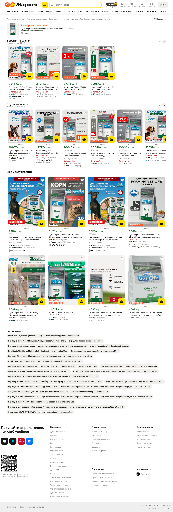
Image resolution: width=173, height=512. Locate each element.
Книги (52, 474)
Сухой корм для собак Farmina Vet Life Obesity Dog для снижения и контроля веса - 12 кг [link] (47, 152)
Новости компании (144, 432)
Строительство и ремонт (60, 489)
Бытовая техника (57, 439)
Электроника (55, 447)
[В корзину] (29, 76)
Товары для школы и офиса (61, 477)
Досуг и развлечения (59, 432)
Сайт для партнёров (100, 485)
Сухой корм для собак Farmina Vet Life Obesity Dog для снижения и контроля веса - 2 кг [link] (144, 236)
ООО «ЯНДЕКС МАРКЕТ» (159, 505)
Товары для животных (59, 485)
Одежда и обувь (57, 451)
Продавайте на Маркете (102, 478)
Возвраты (96, 447)
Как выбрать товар (99, 432)
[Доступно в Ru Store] (29, 444)
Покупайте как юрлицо (101, 439)
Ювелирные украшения (60, 496)
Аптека (53, 458)
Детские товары (57, 493)
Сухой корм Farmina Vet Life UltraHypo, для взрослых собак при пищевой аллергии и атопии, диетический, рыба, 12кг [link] (20, 152)
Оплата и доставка (99, 436)
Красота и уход (56, 462)
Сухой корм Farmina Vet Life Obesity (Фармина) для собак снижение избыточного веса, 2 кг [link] (23, 314)
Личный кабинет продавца (103, 474)
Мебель (53, 436)
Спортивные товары (58, 481)
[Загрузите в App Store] (4, 444)
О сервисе (96, 443)
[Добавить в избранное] (30, 49)
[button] (154, 474)
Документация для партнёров (104, 481)
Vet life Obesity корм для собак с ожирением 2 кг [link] (62, 313)
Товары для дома (57, 455)
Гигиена (53, 443)
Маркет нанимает (144, 447)
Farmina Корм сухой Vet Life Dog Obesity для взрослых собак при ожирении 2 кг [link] (145, 314)
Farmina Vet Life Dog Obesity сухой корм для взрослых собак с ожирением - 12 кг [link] (157, 152)
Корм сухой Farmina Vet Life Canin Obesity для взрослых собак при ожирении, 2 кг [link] (47, 88)
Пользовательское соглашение (32, 507)
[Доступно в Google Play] (12, 444)
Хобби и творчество (58, 466)
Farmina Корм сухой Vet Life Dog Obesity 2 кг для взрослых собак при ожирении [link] (106, 314)
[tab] (12, 12)
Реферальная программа (147, 436)
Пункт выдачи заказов (146, 443)
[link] (43, 336)
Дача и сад (54, 470)
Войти (163, 5)
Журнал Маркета (99, 451)
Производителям (144, 439)
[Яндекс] (167, 509)
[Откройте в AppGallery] (21, 444)
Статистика (11, 507)
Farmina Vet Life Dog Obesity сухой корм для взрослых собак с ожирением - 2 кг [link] (20, 88)
